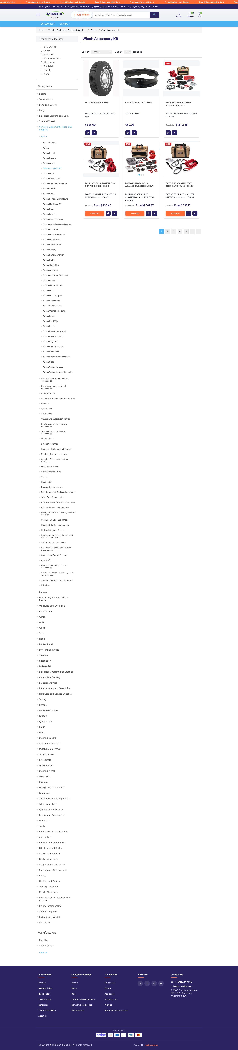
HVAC (42, 732)
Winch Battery (49, 250)
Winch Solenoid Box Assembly (56, 357)
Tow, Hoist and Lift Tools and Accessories (54, 432)
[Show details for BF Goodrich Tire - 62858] (101, 78)
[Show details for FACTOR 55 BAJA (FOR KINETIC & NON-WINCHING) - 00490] (101, 159)
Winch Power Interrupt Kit (54, 331)
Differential (45, 666)
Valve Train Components (52, 497)
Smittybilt (49, 66)
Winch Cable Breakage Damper (57, 224)
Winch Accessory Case (53, 219)
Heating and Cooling (50, 881)
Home (41, 30)
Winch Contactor (50, 270)
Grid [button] (194, 52)
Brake (42, 726)
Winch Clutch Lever (52, 244)
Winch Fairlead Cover (52, 306)
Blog (73, 994)
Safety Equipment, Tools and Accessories (54, 425)
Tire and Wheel (47, 121)
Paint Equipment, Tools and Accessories (59, 492)
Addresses (110, 994)
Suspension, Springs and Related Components (56, 548)
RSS (154, 983)
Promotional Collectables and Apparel (54, 899)
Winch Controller (50, 229)
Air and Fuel (45, 837)
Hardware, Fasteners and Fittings (56, 449)
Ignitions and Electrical (51, 809)
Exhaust (43, 704)
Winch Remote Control (53, 336)
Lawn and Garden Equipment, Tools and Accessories (57, 574)
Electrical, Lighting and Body (54, 115)
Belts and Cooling (48, 104)
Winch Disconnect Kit (52, 285)
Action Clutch (46, 945)
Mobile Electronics (48, 892)
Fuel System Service (50, 466)
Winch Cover (49, 163)
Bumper (43, 592)
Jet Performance (52, 58)
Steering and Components (52, 870)
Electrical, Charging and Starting (56, 671)
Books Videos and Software (53, 831)
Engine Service (48, 439)
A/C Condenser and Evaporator (55, 507)
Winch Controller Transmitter (56, 275)
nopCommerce (151, 1045)
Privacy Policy (44, 999)
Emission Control (48, 682)
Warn (46, 73)
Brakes (42, 875)
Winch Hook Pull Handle (54, 234)
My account (110, 983)
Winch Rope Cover (51, 178)
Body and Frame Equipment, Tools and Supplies (58, 513)
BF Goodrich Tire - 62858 (96, 102)
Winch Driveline (50, 214)
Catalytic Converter (49, 743)
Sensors (44, 477)
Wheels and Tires (48, 804)
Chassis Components (50, 853)
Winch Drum (48, 290)
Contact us (43, 1005)
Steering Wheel (47, 771)
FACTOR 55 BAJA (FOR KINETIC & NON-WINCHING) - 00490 (100, 184)
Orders (108, 988)
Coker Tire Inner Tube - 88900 (139, 102)
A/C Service (46, 408)
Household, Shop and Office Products (53, 599)
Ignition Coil (45, 721)
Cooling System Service (52, 487)
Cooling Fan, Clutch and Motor (54, 520)
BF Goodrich (50, 46)
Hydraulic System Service (52, 530)
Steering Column (47, 737)
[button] (139, 175)
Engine (42, 93)
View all (43, 952)
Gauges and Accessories (52, 864)
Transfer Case (46, 754)
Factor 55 (49, 54)
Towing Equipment (49, 886)
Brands (65, 24)
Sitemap (42, 983)
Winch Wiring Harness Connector (58, 372)
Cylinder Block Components (53, 542)
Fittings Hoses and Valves (52, 787)
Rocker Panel (46, 644)
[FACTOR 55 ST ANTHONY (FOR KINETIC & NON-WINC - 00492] (181, 159)
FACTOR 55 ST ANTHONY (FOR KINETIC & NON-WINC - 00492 (180, 184)
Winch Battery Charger (53, 255)
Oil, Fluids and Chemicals (52, 605)
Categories (48, 24)
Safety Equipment (48, 911)
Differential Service (49, 444)
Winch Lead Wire (50, 321)
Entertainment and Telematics (54, 688)
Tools (42, 826)
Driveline (45, 585)
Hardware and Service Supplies (55, 693)
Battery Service (48, 393)
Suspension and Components (54, 798)
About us (42, 1016)
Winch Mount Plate (51, 239)
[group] (141, 159)
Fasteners (44, 793)
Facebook (140, 983)
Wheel (42, 627)
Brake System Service (51, 471)
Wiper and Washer (48, 710)
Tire (41, 633)
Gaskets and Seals (48, 859)
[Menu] (38, 15)
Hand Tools (46, 482)
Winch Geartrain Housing (54, 311)
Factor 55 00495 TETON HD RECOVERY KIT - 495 (178, 103)
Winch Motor (49, 326)
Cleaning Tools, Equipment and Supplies (55, 460)
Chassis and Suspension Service (55, 419)
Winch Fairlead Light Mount (55, 199)
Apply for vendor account (116, 1010)
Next (192, 231)
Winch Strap (48, 362)
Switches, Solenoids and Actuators (56, 580)
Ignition (43, 715)
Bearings (43, 782)
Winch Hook (48, 173)
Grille (41, 622)
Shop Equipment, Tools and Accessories (53, 387)
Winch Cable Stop (51, 265)
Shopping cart (111, 999)
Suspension (45, 660)
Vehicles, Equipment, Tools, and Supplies (55, 128)
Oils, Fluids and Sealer (50, 848)
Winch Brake (49, 260)
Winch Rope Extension (53, 346)
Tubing (42, 699)
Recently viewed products (83, 999)
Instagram (161, 983)
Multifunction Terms (49, 749)
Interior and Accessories (51, 815)
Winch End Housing (52, 300)
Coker (47, 50)
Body (41, 110)
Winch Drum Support (52, 295)
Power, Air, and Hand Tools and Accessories (55, 379)
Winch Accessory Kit (52, 168)
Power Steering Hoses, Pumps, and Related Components (57, 536)
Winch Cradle (49, 280)
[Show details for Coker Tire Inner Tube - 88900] (141, 78)
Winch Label (48, 316)
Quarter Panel (46, 765)
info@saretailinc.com (182, 986)
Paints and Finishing (49, 916)
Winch (44, 136)
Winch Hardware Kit (52, 204)
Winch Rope (48, 209)
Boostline (44, 940)
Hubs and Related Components (55, 525)
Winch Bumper (49, 158)
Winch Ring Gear (50, 341)
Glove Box (44, 776)
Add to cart (94, 214)
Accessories (45, 611)
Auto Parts (44, 922)
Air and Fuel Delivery (50, 677)
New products (77, 1010)
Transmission (46, 99)
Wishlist (108, 1005)
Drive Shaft (45, 760)
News (74, 988)
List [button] (199, 52)
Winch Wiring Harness (53, 367)
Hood (42, 638)
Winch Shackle (49, 188)
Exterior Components (50, 905)
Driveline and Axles (49, 649)
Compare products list (81, 1005)
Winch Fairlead (49, 143)
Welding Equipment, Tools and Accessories (54, 566)
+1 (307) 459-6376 (183, 982)
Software (45, 403)
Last (198, 231)
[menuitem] (47, 983)
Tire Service (46, 414)
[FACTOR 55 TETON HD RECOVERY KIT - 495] (181, 78)
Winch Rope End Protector (55, 183)
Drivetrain (44, 820)
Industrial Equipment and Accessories (58, 398)
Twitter (147, 983)
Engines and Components (52, 842)
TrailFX (47, 70)
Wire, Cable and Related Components (58, 502)
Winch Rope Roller (51, 351)
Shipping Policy (45, 988)
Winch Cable (49, 193)
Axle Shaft (45, 560)
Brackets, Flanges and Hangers (55, 454)
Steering (43, 655)
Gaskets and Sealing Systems (54, 555)
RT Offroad (49, 62)
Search (74, 983)
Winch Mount (49, 153)
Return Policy (44, 994)
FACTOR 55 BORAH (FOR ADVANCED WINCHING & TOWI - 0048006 (140, 184)
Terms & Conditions (47, 1010)
